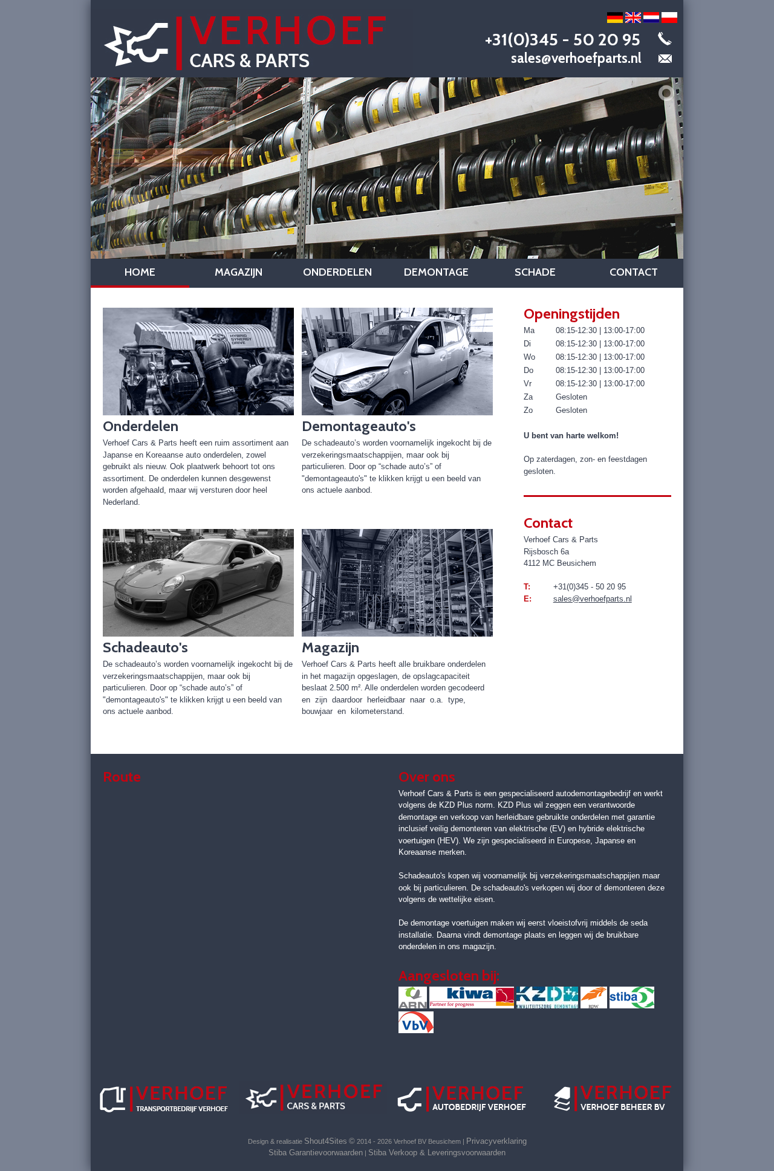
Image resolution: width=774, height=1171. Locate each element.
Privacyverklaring (496, 1141)
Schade (535, 272)
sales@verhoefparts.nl (576, 58)
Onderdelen (337, 272)
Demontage (436, 272)
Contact (634, 272)
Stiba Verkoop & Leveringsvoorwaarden (437, 1152)
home (140, 272)
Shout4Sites (325, 1141)
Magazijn (238, 272)
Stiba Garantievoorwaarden (315, 1152)
